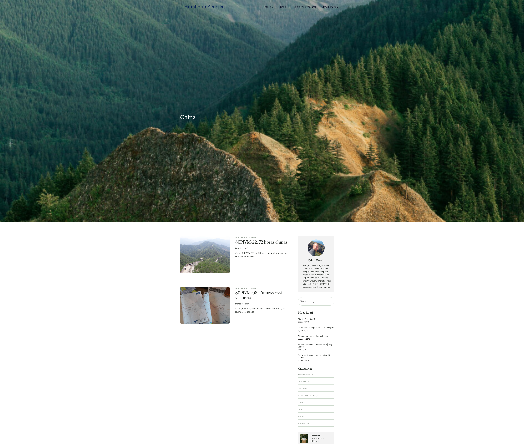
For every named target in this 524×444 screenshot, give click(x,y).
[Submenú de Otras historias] (339, 7)
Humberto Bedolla (203, 7)
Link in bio (302, 389)
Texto (300, 417)
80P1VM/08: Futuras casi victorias (258, 295)
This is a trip (303, 424)
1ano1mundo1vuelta (246, 237)
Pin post (302, 403)
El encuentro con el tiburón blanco (313, 336)
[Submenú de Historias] (274, 7)
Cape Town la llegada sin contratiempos (316, 327)
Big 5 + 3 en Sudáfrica (308, 319)
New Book (315, 435)
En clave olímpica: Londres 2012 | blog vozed (315, 346)
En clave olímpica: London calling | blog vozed (315, 356)
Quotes (301, 410)
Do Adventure (304, 382)
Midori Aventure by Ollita (309, 396)
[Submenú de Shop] (287, 7)
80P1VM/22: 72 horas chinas (261, 242)
